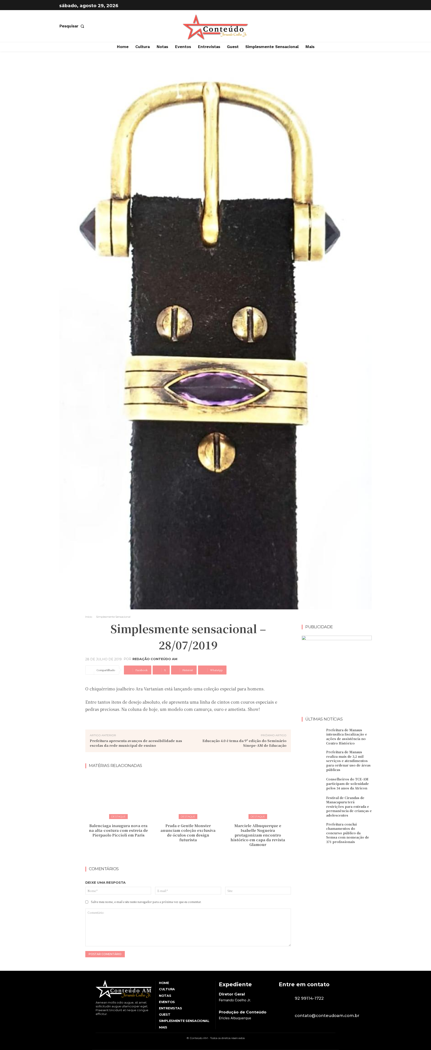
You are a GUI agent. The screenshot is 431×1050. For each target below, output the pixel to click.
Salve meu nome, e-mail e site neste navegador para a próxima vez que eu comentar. (146, 902)
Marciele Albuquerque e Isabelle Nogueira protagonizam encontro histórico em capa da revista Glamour (258, 835)
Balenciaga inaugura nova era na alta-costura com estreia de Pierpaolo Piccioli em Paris (118, 830)
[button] (72, 26)
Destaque (118, 816)
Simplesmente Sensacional (113, 616)
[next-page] (191, 854)
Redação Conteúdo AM (154, 659)
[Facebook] (356, 5)
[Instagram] (367, 5)
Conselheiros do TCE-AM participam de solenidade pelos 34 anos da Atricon (347, 783)
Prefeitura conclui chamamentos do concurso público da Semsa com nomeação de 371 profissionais (347, 833)
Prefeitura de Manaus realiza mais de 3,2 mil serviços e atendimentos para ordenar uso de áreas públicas (348, 761)
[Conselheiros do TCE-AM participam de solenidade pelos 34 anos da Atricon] (312, 783)
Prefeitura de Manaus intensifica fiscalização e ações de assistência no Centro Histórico (346, 736)
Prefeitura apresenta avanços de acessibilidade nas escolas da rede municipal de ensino (136, 743)
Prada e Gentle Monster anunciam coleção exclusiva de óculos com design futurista (188, 832)
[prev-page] (184, 854)
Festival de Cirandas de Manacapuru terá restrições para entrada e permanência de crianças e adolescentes (349, 806)
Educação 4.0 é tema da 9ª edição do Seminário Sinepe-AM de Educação (244, 743)
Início (88, 616)
